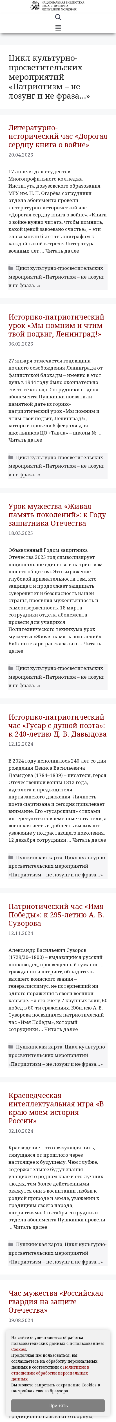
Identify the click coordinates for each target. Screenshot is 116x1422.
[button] (58, 28)
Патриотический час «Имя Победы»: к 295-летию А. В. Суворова (56, 914)
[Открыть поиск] (58, 18)
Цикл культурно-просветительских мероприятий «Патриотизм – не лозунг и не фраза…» (56, 276)
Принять (58, 1405)
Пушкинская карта (39, 857)
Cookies (18, 1349)
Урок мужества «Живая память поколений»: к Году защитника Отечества (57, 514)
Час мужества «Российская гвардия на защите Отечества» (55, 1301)
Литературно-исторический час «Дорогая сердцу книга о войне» (58, 136)
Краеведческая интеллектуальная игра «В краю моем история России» (56, 1107)
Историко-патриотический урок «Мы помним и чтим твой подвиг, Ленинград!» (56, 325)
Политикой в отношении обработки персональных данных (50, 1373)
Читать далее (62, 251)
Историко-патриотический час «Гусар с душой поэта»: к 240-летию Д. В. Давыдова (57, 725)
